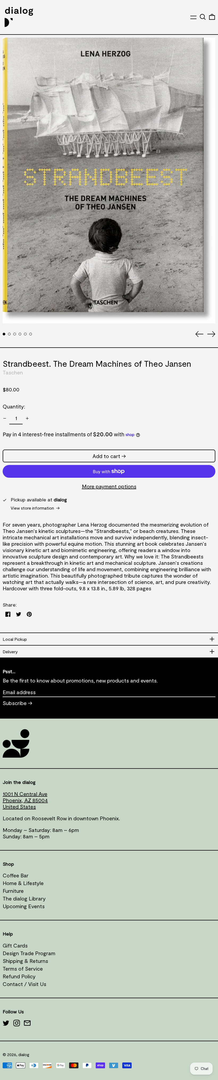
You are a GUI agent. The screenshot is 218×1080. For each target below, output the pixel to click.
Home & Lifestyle (23, 883)
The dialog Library (24, 898)
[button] (202, 17)
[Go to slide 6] (30, 334)
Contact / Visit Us (24, 984)
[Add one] (27, 418)
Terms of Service (23, 968)
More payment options (109, 486)
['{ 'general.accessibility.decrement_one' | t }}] (4, 418)
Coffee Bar (15, 875)
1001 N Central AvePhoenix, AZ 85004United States (25, 800)
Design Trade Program (29, 953)
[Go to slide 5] (25, 334)
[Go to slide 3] (14, 334)
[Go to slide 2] (9, 334)
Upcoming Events (24, 906)
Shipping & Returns (25, 961)
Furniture (13, 890)
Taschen (13, 372)
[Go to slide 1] (4, 334)
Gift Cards (15, 945)
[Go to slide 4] (20, 334)
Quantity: (14, 406)
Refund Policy (19, 976)
